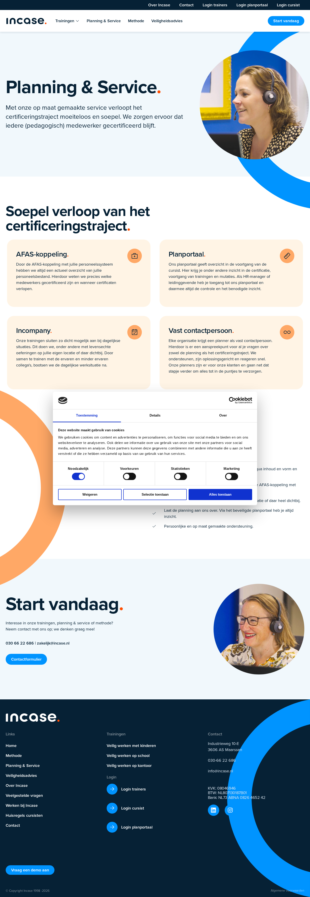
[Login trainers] (112, 789)
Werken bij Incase (22, 805)
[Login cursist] (112, 808)
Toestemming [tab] (87, 415)
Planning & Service (23, 766)
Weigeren (89, 494)
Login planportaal (252, 5)
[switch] (129, 476)
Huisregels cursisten (24, 815)
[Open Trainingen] (77, 21)
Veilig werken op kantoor (129, 766)
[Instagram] (230, 810)
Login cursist (288, 5)
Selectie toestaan (155, 494)
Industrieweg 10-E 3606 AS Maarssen (225, 747)
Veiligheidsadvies (21, 775)
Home (11, 746)
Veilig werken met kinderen (131, 746)
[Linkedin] (213, 810)
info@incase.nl (220, 771)
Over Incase (159, 5)
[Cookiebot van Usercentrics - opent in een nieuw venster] (232, 400)
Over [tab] (223, 415)
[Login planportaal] (112, 827)
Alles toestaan (220, 494)
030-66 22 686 (222, 760)
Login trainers (215, 5)
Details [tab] (155, 415)
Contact (186, 5)
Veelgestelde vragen (24, 795)
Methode (14, 756)
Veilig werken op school (128, 756)
